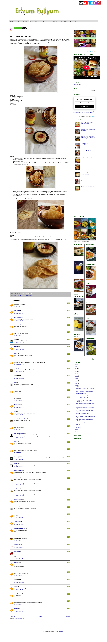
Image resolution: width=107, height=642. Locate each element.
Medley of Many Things (18, 433)
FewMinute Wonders (18, 470)
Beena (15, 389)
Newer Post (13, 616)
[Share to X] (28, 293)
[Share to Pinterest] (31, 293)
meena (15, 448)
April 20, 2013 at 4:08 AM (19, 547)
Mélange (15, 463)
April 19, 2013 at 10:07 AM (19, 342)
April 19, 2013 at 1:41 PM (19, 407)
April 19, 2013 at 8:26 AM (19, 335)
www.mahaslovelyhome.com (19, 528)
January (77, 427)
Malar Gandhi (16, 551)
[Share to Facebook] (29, 293)
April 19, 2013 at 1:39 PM (19, 400)
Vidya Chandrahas (17, 317)
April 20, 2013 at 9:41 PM (19, 597)
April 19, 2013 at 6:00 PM (19, 444)
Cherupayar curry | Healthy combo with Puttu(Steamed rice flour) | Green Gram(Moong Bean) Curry (88, 137)
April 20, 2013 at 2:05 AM (19, 524)
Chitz (15, 382)
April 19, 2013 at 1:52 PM (19, 414)
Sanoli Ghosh (16, 477)
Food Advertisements (83, 51)
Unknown (15, 353)
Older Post (68, 616)
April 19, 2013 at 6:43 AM (19, 320)
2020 (76, 375)
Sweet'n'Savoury (17, 593)
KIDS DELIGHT (25, 295)
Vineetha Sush (17, 456)
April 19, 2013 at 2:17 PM (19, 422)
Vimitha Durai (16, 425)
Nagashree (16, 346)
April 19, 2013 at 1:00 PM (19, 385)
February (78, 425)
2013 (76, 385)
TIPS (42, 21)
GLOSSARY (56, 21)
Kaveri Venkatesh (17, 324)
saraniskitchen (17, 404)
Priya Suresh (16, 521)
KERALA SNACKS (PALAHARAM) (87, 165)
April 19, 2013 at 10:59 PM (19, 484)
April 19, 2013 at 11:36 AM (19, 364)
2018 (76, 378)
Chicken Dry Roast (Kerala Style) (82, 413)
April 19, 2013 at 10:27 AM (19, 349)
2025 (76, 366)
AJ (14, 600)
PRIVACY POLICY (74, 21)
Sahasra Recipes (17, 303)
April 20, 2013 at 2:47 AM (19, 533)
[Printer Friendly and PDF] (18, 28)
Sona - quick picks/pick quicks (20, 418)
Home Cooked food (18, 499)
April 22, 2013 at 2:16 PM (19, 611)
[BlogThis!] (27, 293)
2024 (76, 368)
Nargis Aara (16, 310)
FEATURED (48, 21)
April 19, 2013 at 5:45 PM (19, 437)
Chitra (15, 339)
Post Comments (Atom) (20, 618)
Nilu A (15, 411)
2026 (76, 364)
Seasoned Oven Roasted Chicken (82, 389)
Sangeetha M (16, 544)
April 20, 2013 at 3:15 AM (19, 540)
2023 (76, 369)
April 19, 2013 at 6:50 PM (19, 452)
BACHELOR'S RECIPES (17, 295)
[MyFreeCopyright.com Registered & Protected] (83, 112)
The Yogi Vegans (17, 368)
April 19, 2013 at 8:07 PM (19, 466)
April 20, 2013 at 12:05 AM (19, 510)
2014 (76, 383)
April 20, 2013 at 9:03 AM (19, 575)
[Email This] (25, 293)
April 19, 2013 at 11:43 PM (19, 502)
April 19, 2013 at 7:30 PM (19, 459)
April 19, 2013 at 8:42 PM (19, 473)
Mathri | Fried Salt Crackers (81, 393)
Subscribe (84, 106)
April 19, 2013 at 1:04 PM (19, 393)
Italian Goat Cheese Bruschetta (82, 414)
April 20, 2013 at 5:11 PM (18, 589)
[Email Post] (23, 293)
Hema (15, 537)
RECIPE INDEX (25, 21)
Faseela (15, 608)
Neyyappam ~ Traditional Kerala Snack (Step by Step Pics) (87, 151)
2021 (76, 373)
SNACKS (30, 295)
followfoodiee (16, 562)
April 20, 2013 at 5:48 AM (19, 558)
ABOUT (17, 21)
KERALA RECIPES (34, 21)
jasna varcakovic (17, 331)
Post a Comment (15, 614)
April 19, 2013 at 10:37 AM (19, 357)
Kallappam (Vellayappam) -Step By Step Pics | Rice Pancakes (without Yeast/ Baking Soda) (87, 173)
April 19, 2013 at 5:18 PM (19, 429)
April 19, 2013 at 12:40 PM (19, 378)
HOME (12, 21)
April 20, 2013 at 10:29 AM (19, 582)
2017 (76, 380)
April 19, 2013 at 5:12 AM (19, 306)
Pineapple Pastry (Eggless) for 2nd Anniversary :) (85, 422)
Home (40, 616)
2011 (76, 431)
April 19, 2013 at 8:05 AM (19, 328)
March (77, 424)
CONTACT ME (64, 21)
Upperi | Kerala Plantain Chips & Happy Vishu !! (85, 403)
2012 (76, 429)
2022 (76, 371)
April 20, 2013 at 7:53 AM (19, 568)
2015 (76, 381)
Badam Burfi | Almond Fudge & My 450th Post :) (85, 388)
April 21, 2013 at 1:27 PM (19, 604)
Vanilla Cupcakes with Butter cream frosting (84, 391)
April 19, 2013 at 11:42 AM (19, 371)
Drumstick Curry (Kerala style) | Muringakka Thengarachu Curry (87, 158)
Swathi (15, 572)
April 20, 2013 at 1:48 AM (19, 517)
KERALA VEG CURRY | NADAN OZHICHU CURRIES (87, 123)
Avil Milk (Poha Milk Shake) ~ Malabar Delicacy (86, 144)
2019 (76, 376)
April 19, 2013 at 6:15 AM (19, 313)
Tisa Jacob (16, 506)
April (77, 386)
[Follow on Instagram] (11, 30)
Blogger (61, 631)
